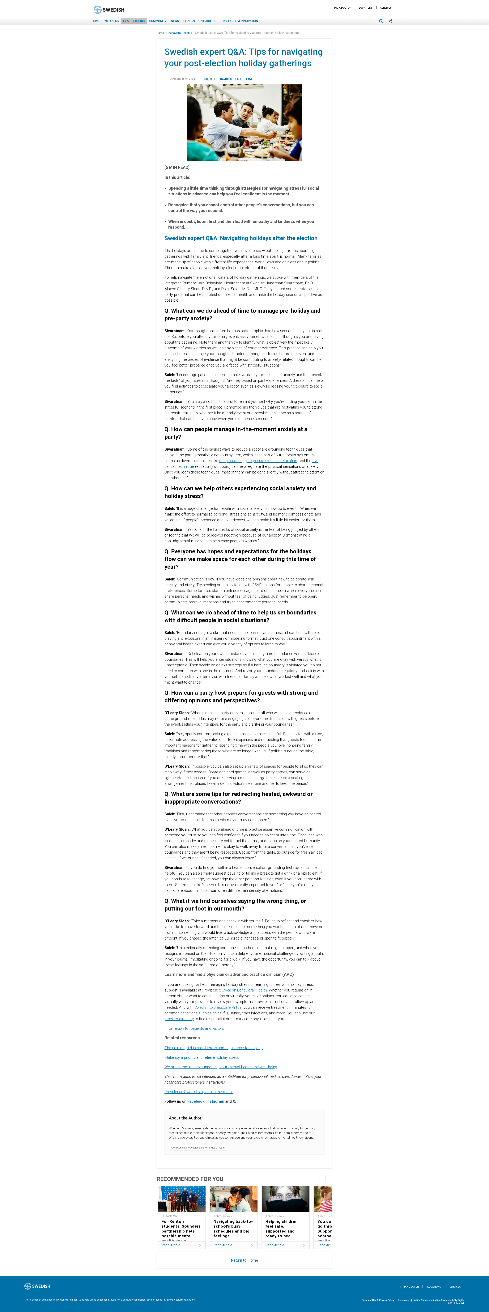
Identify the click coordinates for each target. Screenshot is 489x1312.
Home (96, 21)
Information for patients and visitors (194, 1028)
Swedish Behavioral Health (244, 990)
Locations (365, 7)
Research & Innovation (240, 21)
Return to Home (244, 1260)
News (175, 21)
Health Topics (134, 21)
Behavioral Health (179, 32)
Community (157, 21)
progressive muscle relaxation (271, 460)
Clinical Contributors (200, 21)
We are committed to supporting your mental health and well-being (220, 1067)
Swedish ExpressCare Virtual (218, 1007)
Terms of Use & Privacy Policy (378, 1300)
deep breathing (231, 460)
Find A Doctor (342, 7)
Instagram (215, 1101)
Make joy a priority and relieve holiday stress (201, 1057)
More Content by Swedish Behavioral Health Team (198, 1147)
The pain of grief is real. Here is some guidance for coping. (213, 1048)
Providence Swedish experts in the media (198, 1091)
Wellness (111, 21)
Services (386, 7)
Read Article (171, 1245)
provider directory (179, 1019)
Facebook (196, 1101)
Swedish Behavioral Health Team (228, 79)
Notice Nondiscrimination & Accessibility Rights (439, 1300)
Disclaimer (404, 1300)
